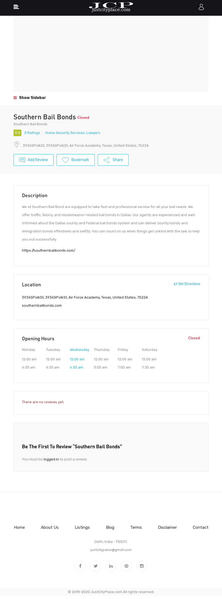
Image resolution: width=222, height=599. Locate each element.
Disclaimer (167, 527)
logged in (51, 459)
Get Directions (189, 283)
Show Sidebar (32, 97)
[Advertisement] (111, 54)
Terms (136, 527)
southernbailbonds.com (42, 305)
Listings (82, 527)
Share (117, 160)
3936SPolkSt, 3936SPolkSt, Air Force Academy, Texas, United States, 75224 (86, 145)
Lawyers (93, 133)
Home (19, 527)
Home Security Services (65, 133)
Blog (110, 527)
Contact (200, 527)
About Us (50, 527)
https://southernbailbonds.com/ (48, 250)
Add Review (38, 160)
